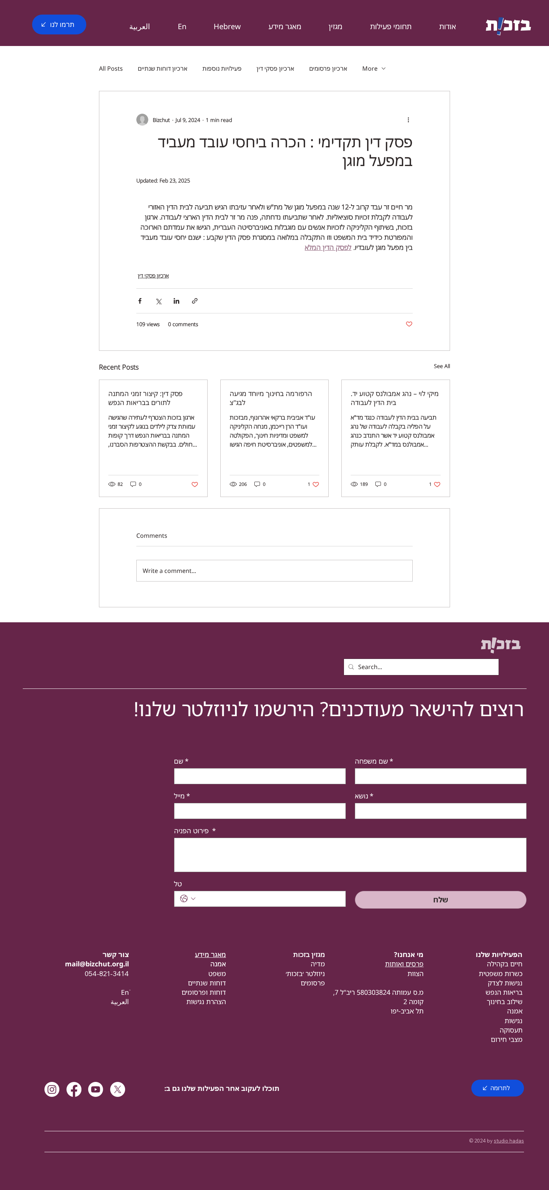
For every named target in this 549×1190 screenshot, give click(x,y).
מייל (182, 796)
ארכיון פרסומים (328, 68)
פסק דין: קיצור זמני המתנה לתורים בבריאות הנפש (145, 398)
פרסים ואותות (404, 963)
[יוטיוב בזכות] (95, 1089)
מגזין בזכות (309, 954)
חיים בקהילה (504, 963)
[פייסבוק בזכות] (73, 1089)
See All (442, 365)
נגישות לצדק (505, 982)
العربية (120, 1001)
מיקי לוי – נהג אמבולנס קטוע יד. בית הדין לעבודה (395, 398)
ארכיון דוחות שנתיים (162, 68)
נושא (364, 796)
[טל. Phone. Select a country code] (188, 898)
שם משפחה (374, 761)
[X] (117, 1089)
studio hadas (509, 1141)
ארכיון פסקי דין (275, 68)
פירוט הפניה (195, 830)
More (370, 68)
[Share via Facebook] (139, 300)
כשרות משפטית (500, 973)
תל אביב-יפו (407, 1010)
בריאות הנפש (504, 992)
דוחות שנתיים (207, 982)
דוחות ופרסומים (204, 992)
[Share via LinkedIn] (176, 300)
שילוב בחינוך (504, 1001)
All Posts (111, 68)
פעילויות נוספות (222, 68)
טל (178, 884)
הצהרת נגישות (206, 1001)
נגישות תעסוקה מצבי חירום (506, 1030)
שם (181, 761)
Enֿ (125, 992)
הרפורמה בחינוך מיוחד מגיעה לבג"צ (271, 398)
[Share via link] (194, 300)
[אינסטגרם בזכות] (51, 1089)
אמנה (514, 1010)
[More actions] (408, 119)
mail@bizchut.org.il (97, 963)
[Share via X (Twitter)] (158, 300)
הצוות (415, 973)
